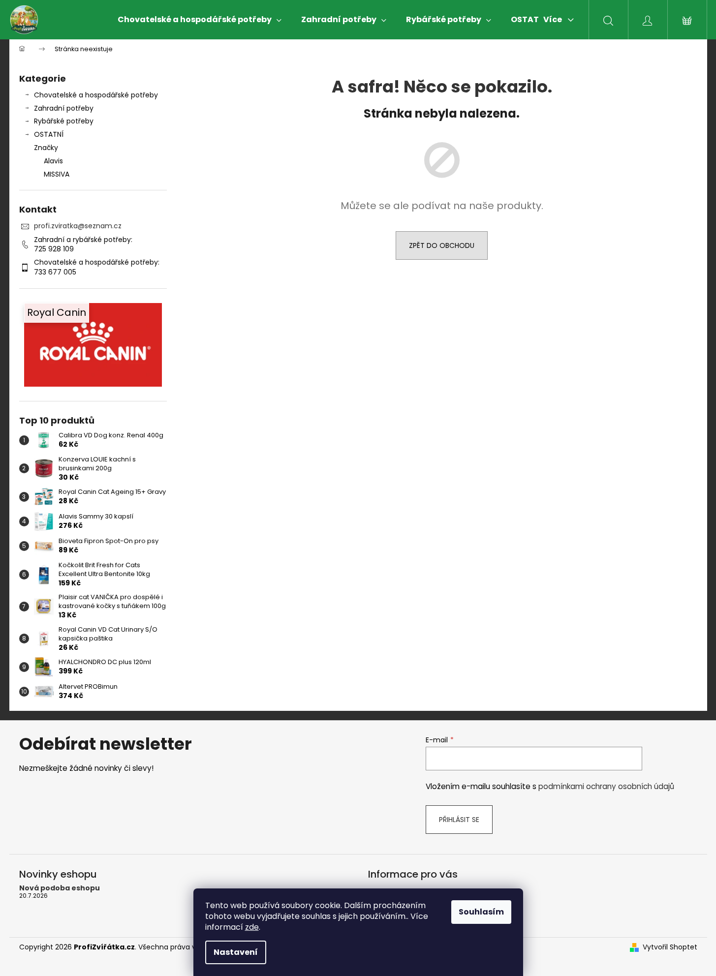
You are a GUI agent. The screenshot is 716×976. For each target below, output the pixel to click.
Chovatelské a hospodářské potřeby (96, 95)
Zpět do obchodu (441, 245)
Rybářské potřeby (63, 121)
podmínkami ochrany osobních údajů (606, 786)
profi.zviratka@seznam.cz (78, 226)
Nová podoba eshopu (59, 888)
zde (252, 927)
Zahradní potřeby (63, 108)
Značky (46, 147)
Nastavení (236, 952)
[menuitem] (199, 19)
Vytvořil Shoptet (670, 947)
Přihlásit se (459, 819)
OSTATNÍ (48, 134)
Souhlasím (481, 911)
